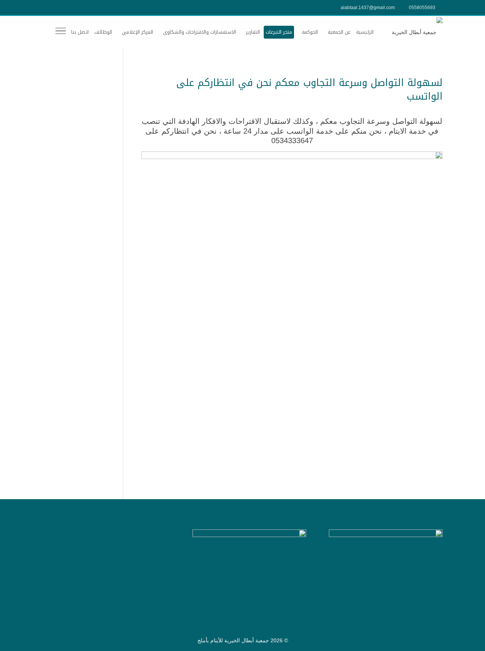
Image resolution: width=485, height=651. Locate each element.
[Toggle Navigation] (60, 32)
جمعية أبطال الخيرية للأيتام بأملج (233, 640)
